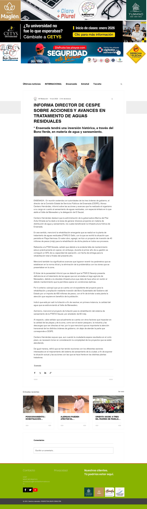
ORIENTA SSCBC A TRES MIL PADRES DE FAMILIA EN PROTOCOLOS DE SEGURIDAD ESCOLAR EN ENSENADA (107, 418)
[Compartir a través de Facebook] (35, 373)
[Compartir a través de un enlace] (51, 373)
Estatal (85, 84)
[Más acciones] (112, 98)
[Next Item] (119, 53)
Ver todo (121, 391)
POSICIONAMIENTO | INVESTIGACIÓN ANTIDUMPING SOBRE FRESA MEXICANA (36, 418)
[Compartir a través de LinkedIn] (45, 373)
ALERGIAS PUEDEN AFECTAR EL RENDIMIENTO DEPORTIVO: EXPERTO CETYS (71, 418)
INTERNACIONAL (53, 84)
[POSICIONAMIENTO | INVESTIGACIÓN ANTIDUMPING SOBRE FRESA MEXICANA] (38, 404)
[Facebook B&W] (25, 489)
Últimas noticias (32, 84)
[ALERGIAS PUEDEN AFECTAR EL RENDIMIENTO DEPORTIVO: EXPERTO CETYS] (73, 404)
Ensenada (71, 84)
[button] (121, 84)
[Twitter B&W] (30, 489)
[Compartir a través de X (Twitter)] (40, 373)
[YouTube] (35, 489)
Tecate (97, 84)
